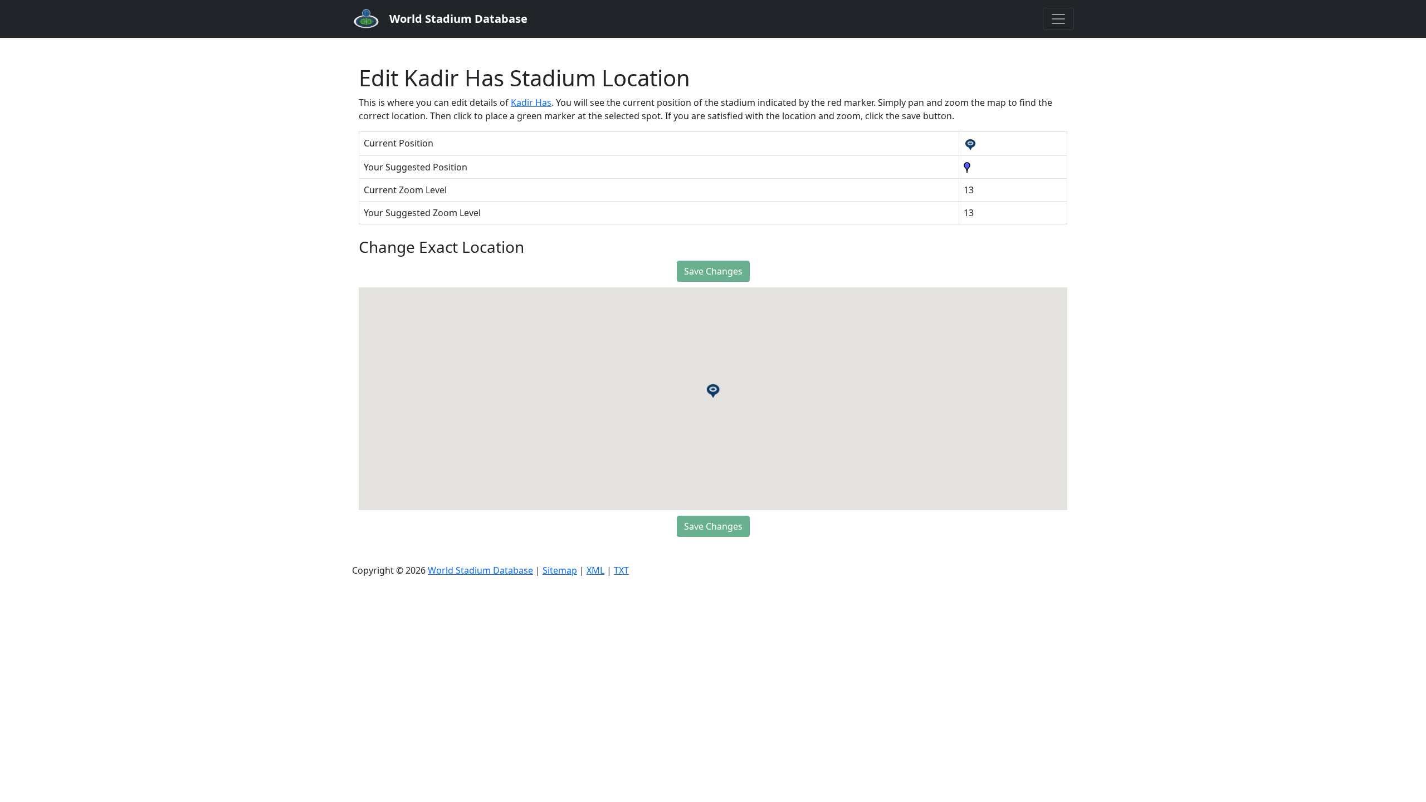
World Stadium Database (480, 570)
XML (595, 570)
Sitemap (560, 570)
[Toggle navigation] (1058, 19)
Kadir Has (531, 102)
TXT (621, 570)
